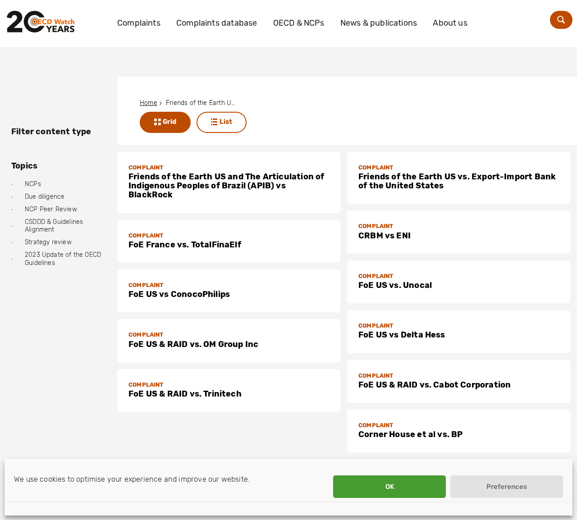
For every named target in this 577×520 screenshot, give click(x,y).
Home (148, 103)
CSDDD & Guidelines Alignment (54, 226)
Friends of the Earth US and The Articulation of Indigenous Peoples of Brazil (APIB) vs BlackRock (226, 186)
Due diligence (44, 197)
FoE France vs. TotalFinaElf (184, 245)
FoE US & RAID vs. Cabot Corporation (434, 385)
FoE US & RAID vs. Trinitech (185, 394)
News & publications (378, 23)
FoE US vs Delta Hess (401, 335)
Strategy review (48, 242)
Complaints (138, 23)
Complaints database (216, 23)
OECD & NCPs (299, 23)
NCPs (33, 184)
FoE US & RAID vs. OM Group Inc (193, 344)
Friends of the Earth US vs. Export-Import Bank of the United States (457, 181)
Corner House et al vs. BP (410, 434)
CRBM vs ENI (384, 236)
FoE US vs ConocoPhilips (179, 294)
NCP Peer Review (51, 209)
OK (389, 487)
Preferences (506, 487)
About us (450, 23)
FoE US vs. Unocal (395, 285)
